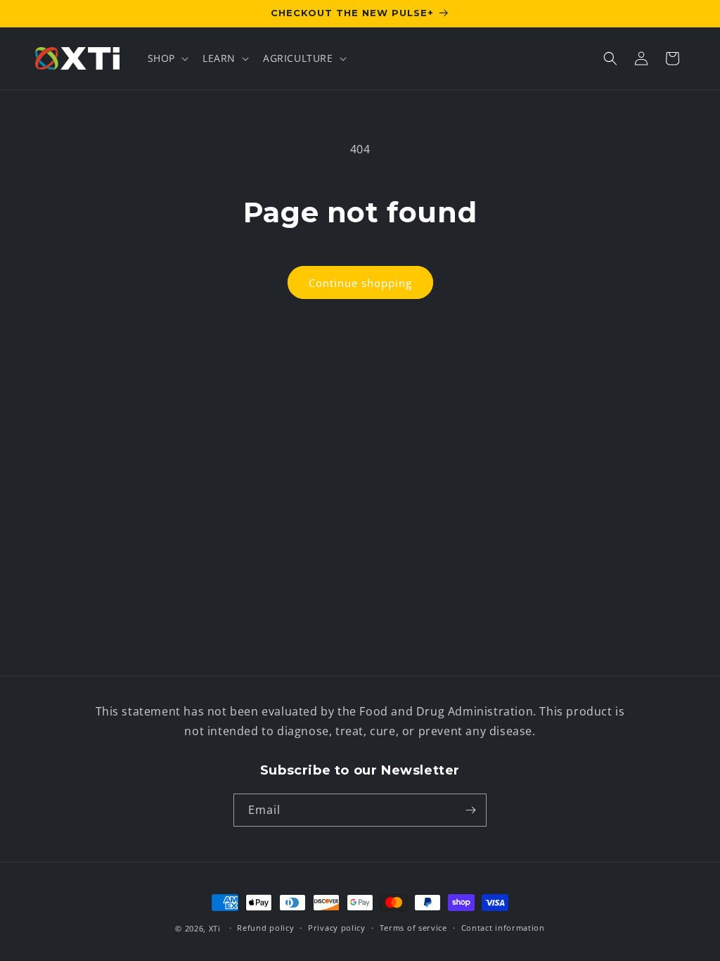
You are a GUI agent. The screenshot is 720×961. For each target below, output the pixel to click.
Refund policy (265, 927)
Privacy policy (337, 927)
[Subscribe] (470, 810)
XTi (215, 928)
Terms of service (413, 927)
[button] (166, 58)
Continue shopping (360, 283)
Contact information (503, 927)
